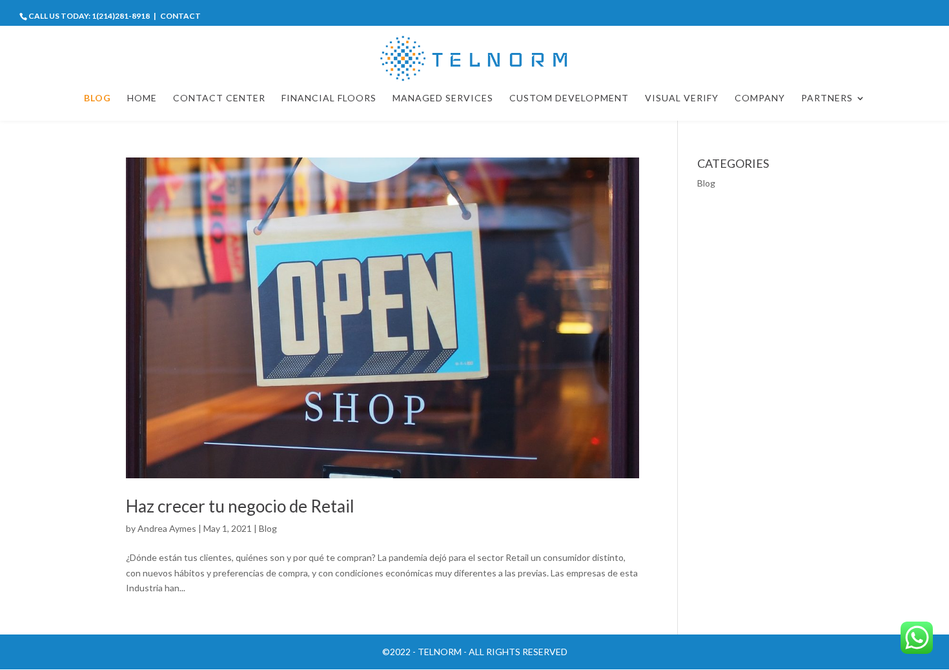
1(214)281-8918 (121, 16)
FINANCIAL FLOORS (328, 98)
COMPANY (760, 98)
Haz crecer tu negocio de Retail (240, 506)
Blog (268, 528)
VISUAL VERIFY (682, 98)
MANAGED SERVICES (443, 98)
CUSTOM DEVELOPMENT (569, 98)
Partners (827, 98)
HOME (142, 98)
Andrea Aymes (167, 528)
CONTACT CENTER (219, 98)
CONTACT (180, 16)
